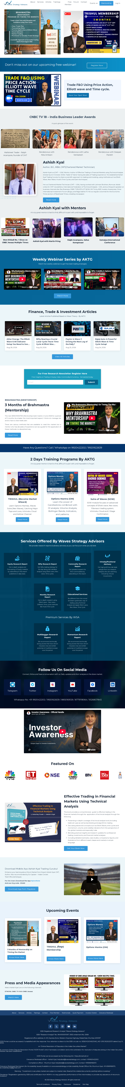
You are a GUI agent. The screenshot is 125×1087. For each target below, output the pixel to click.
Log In (117, 3)
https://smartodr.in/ (81, 1056)
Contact (84, 2)
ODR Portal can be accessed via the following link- (55, 1056)
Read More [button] (13, 435)
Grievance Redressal (106, 1013)
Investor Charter (91, 1013)
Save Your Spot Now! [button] (78, 95)
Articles (48, 2)
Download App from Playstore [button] (21, 889)
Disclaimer (76, 1084)
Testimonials (66, 1013)
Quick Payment (78, 1013)
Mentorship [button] (106, 3)
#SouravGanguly (15, 877)
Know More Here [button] (16, 957)
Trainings (56, 2)
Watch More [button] (62, 296)
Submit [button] (91, 382)
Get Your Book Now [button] (75, 848)
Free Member (68, 3)
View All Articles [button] (62, 357)
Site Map (86, 1084)
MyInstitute (35, 881)
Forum (76, 2)
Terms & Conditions (43, 1084)
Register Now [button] (97, 65)
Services (40, 2)
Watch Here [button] (13, 997)
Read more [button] (51, 200)
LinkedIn (112, 691)
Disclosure (67, 1084)
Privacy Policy (56, 1084)
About (32, 2)
